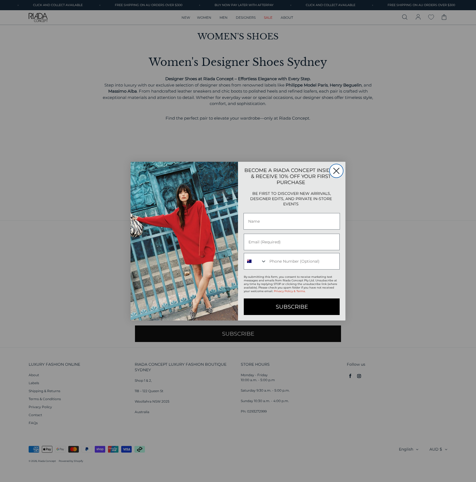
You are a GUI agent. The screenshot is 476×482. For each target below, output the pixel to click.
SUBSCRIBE (292, 306)
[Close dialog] (336, 171)
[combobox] (255, 261)
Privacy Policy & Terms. (289, 291)
